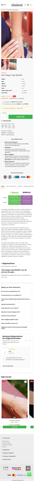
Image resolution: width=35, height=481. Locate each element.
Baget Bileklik (15, 9)
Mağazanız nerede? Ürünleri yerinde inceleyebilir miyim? (14, 327)
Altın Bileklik (8, 9)
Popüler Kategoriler (10, 456)
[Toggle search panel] (25, 4)
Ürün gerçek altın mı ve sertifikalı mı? (11, 295)
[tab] (2, 186)
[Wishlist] (25, 382)
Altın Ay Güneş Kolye (8, 366)
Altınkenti (3, 9)
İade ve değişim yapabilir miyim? (9, 319)
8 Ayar (23, 81)
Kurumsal (7, 438)
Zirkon (23, 86)
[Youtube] (19, 468)
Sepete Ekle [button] (14, 427)
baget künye (14, 234)
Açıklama (20, 186)
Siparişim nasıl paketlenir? (8, 304)
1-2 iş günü (24, 90)
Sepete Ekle (20, 117)
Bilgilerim (7, 450)
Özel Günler (7, 459)
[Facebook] (16, 468)
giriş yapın (4, 277)
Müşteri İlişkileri (9, 453)
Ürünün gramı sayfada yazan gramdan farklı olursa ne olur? (15, 299)
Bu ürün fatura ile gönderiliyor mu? (10, 291)
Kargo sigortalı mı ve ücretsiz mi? (10, 308)
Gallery (3, 186)
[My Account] (28, 5)
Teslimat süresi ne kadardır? (8, 315)
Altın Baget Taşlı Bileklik (14, 420)
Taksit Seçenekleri (11, 186)
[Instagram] (13, 468)
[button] (31, 5)
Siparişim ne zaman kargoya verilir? (10, 312)
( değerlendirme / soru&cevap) (16, 98)
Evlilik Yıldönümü (10, 134)
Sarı (23, 88)
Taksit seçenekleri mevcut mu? (9, 323)
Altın (23, 79)
